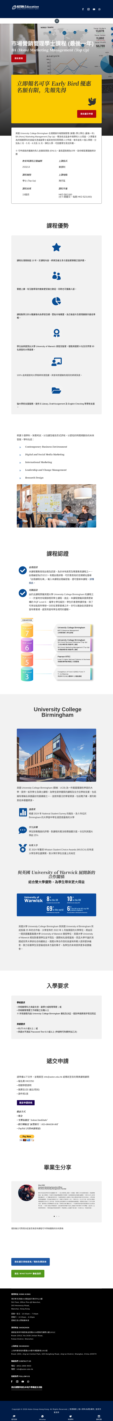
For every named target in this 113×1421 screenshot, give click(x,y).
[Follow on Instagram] (88, 9)
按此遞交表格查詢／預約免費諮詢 (30, 1262)
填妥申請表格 (25, 1103)
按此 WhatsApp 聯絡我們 (28, 1273)
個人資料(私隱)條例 (86, 1409)
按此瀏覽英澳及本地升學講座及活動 (26, 1387)
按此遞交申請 (86, 114)
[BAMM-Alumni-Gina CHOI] (56, 1222)
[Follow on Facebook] (83, 9)
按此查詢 (19, 58)
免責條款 (73, 1409)
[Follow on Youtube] (94, 9)
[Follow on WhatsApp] (99, 9)
